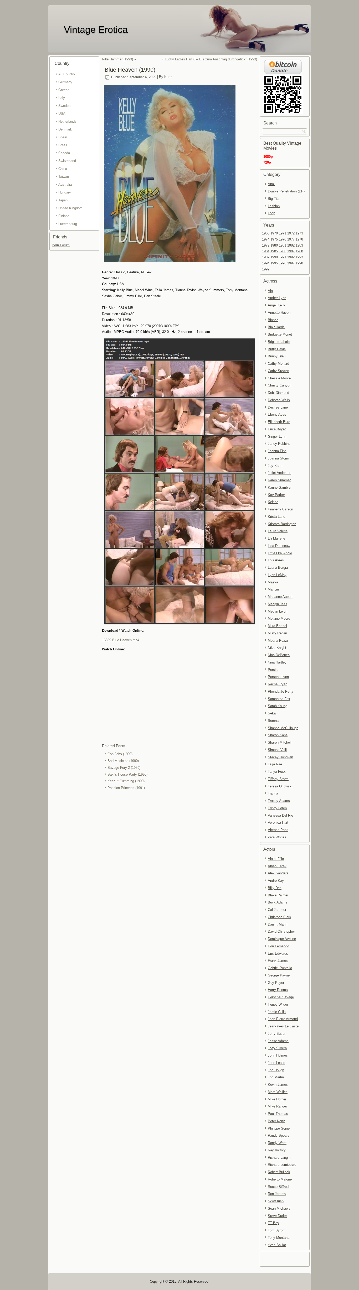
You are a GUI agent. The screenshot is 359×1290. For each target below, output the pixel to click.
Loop (271, 213)
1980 (274, 245)
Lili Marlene (276, 538)
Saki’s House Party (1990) (127, 774)
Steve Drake (277, 1216)
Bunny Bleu (276, 356)
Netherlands (67, 121)
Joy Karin (275, 466)
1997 (291, 263)
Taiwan (63, 177)
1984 (265, 251)
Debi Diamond (278, 393)
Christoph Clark (279, 917)
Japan (63, 200)
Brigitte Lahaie (279, 342)
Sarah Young (277, 706)
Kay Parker (276, 495)
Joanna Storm (278, 458)
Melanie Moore (279, 618)
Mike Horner (277, 1099)
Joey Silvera (277, 1048)
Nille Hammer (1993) (117, 59)
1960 (265, 233)
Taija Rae (275, 764)
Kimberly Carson (280, 509)
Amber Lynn (277, 298)
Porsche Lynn (278, 677)
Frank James (278, 961)
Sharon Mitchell (279, 742)
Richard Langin (279, 1158)
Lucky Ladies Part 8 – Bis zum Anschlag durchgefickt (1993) (211, 59)
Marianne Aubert (280, 597)
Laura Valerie (278, 531)
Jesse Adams (278, 1041)
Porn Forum (61, 245)
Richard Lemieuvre (282, 1165)
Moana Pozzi (278, 641)
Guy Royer (276, 983)
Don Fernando (278, 946)
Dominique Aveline (282, 939)
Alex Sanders (278, 873)
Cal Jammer (277, 910)
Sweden (64, 106)
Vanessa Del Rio (280, 815)
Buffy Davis (277, 349)
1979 (265, 245)
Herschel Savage (281, 997)
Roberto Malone (280, 1179)
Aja (270, 291)
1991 (282, 257)
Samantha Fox (279, 699)
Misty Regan (277, 633)
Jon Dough (276, 1070)
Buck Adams (277, 902)
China (62, 169)
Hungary (64, 192)
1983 (299, 245)
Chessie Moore (279, 378)
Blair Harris (276, 327)
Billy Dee (274, 888)
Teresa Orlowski (280, 786)
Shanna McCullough (283, 728)
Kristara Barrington (282, 524)
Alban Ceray (277, 866)
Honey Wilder (278, 1004)
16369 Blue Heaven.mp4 (120, 640)
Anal (271, 184)
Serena (273, 721)
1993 (299, 257)
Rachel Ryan (277, 684)
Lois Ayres (276, 560)
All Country (66, 74)
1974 (265, 239)
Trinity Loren (277, 808)
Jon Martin (276, 1077)
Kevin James (278, 1085)
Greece (63, 90)
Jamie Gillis (277, 1012)
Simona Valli (277, 750)
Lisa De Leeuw (279, 546)
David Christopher (281, 931)
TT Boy (273, 1223)
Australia (65, 184)
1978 (299, 239)
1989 (265, 257)
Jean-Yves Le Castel (283, 1026)
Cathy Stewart (278, 371)
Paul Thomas (278, 1114)
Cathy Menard (278, 363)
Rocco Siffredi (278, 1187)
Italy (61, 98)
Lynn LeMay (277, 575)
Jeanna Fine (277, 451)
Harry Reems (278, 990)
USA (61, 114)
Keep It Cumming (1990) (126, 781)
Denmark (65, 129)
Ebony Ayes (277, 414)
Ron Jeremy (277, 1194)
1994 (265, 263)
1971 (282, 233)
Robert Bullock (279, 1172)
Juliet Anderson (279, 473)
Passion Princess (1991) (126, 788)
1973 (299, 233)
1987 (291, 251)
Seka (272, 713)
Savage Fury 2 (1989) (123, 768)
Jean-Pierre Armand (283, 1019)
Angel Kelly (276, 305)
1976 (282, 239)
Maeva (273, 582)
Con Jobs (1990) (119, 754)
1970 (274, 233)
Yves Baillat (277, 1245)
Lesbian (274, 206)
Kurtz (168, 77)
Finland (63, 216)
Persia (273, 670)
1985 (274, 251)
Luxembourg (67, 224)
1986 (282, 251)
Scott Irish (276, 1201)
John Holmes (278, 1055)
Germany (65, 82)
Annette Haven (279, 313)
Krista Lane (276, 517)
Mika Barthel (277, 626)
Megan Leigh (277, 611)
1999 (265, 269)
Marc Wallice (278, 1092)
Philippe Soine (279, 1128)
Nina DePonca (279, 655)
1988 (299, 251)
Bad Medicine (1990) (123, 761)
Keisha (273, 502)
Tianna (273, 793)
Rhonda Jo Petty (280, 691)
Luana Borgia (278, 568)
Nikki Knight (277, 648)
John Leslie (276, 1063)
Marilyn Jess (277, 604)
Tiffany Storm (278, 779)
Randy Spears (278, 1135)
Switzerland (67, 161)
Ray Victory (277, 1150)
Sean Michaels (279, 1208)
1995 (274, 263)
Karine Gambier (279, 487)
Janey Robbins (279, 444)
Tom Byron (276, 1230)
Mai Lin (273, 589)
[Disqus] (179, 861)
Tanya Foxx (277, 772)
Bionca (273, 320)
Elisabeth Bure (279, 422)
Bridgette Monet (280, 334)
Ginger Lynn (277, 436)
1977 (291, 239)
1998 (299, 263)
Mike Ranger (277, 1106)
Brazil (62, 145)
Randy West (277, 1143)
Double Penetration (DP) (286, 191)
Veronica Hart (278, 822)
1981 (282, 245)
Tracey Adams (279, 801)
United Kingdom (70, 208)
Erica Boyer (277, 429)
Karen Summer (279, 480)
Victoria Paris (278, 830)
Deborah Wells (279, 400)
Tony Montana (278, 1238)
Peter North (276, 1121)
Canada (64, 153)
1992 (291, 257)
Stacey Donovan (280, 757)
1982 (291, 245)
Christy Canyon (279, 385)
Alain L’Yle (276, 859)
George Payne (279, 975)
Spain (62, 137)
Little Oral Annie (280, 553)
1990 (274, 257)
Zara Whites (277, 837)
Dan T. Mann (277, 924)
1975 (274, 239)
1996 (282, 263)
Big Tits (274, 199)
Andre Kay (276, 880)
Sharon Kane (278, 735)
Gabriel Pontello (280, 968)
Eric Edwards (278, 953)
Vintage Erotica (96, 29)
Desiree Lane (278, 407)
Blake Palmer (278, 895)
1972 (291, 233)
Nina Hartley (277, 662)
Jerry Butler (276, 1034)
